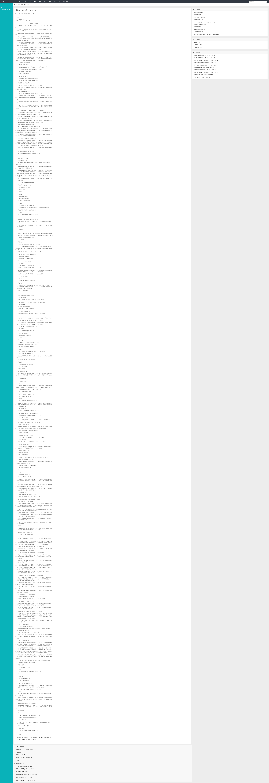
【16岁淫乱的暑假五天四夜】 (200, 24)
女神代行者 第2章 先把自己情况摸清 (202, 77)
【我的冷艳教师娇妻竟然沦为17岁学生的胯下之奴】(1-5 (206, 65)
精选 (10, 1)
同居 (25, 1)
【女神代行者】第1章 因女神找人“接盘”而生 (203, 74)
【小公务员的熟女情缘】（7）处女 (24, 777)
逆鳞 (2, 2)
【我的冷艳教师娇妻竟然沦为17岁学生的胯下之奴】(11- (206, 60)
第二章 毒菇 (18, 752)
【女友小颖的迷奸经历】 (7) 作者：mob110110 (204, 55)
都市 (60, 1)
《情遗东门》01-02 (198, 44)
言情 (55, 1)
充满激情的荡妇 (197, 26)
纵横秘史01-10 (197, 42)
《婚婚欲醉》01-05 (198, 47)
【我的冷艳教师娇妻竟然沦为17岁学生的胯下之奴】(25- (206, 67)
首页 (25, 4)
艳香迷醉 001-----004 (198, 19)
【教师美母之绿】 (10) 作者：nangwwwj (25, 780)
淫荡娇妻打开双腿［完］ (199, 12)
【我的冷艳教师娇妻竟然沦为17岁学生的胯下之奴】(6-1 (206, 62)
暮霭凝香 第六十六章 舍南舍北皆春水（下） (26, 749)
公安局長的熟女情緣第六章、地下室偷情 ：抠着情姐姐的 (206, 34)
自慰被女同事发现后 (198, 31)
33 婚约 (17, 760)
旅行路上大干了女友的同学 (200, 17)
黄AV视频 (65, 1)
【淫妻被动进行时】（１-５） (23, 755)
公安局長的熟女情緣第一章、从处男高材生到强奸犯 (205, 22)
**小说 (15, 1)
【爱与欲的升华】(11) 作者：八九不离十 (25, 769)
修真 (50, 1)
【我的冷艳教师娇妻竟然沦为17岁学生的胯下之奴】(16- (206, 72)
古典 (30, 1)
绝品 (20, 1)
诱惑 (35, 1)
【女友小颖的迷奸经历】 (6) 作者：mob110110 (204, 57)
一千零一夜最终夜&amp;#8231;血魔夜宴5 (25, 766)
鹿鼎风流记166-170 (20, 763)
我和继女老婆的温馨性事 (199, 29)
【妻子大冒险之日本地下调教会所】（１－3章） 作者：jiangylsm (36, 737)
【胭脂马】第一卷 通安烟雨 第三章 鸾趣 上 (26, 757)
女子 (40, 1)
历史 (45, 1)
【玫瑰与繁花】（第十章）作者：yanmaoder (26, 774)
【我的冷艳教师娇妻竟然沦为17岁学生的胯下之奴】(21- (206, 69)
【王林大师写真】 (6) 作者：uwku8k (24, 771)
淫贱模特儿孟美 (197, 14)
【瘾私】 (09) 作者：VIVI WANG (28, 739)
